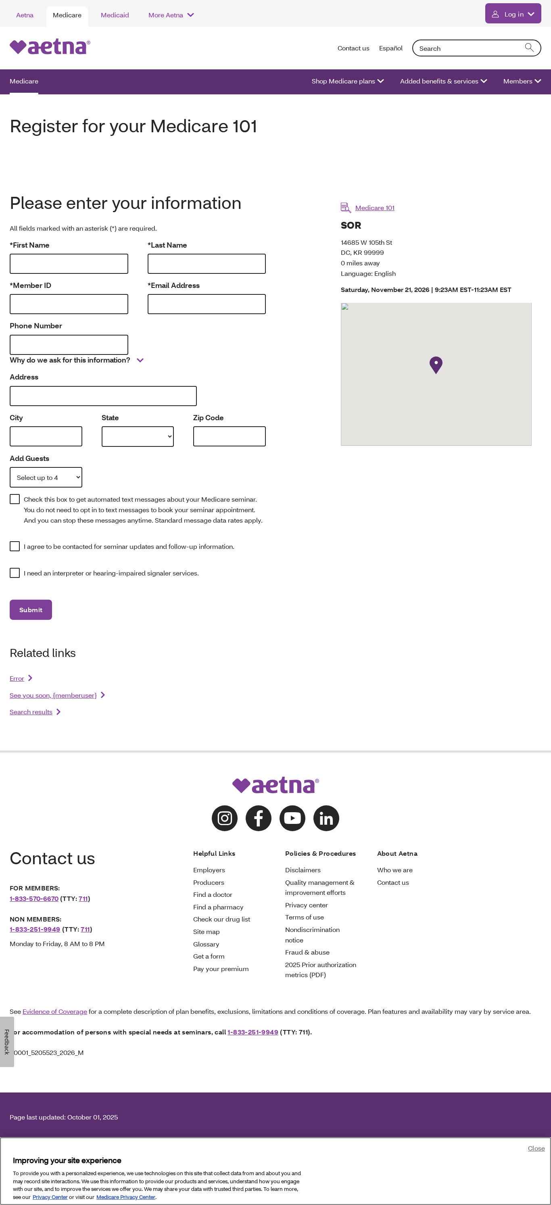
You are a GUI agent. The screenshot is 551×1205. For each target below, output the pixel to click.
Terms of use (304, 917)
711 (83, 898)
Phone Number (36, 325)
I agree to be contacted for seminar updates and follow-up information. (129, 546)
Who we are (395, 869)
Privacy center (306, 905)
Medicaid (115, 14)
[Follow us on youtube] (292, 818)
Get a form (209, 956)
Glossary (206, 944)
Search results (31, 711)
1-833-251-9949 (35, 929)
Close (536, 1148)
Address (24, 377)
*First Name (30, 245)
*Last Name (167, 245)
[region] (275, 1171)
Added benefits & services (439, 81)
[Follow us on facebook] (258, 818)
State (110, 417)
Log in (514, 14)
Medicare (67, 14)
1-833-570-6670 (34, 898)
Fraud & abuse (307, 952)
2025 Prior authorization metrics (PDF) (320, 969)
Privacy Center (50, 1196)
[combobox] (476, 48)
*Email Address (174, 285)
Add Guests (29, 458)
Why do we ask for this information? (70, 360)
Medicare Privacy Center (125, 1196)
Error (17, 678)
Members (517, 81)
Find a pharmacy (218, 907)
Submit (30, 609)
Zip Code (208, 417)
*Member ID (30, 285)
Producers (208, 882)
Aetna (24, 14)
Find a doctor (212, 894)
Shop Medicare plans (343, 81)
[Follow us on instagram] (225, 818)
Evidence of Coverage (55, 1011)
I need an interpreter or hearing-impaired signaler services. (111, 573)
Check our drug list (221, 919)
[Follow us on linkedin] (326, 818)
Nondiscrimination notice (312, 934)
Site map (206, 931)
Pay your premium (221, 968)
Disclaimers (303, 869)
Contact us (353, 48)
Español (391, 48)
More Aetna (165, 14)
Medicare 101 (374, 207)
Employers (209, 869)
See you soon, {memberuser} (53, 695)
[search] (530, 48)
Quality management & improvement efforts (320, 887)
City (16, 417)
